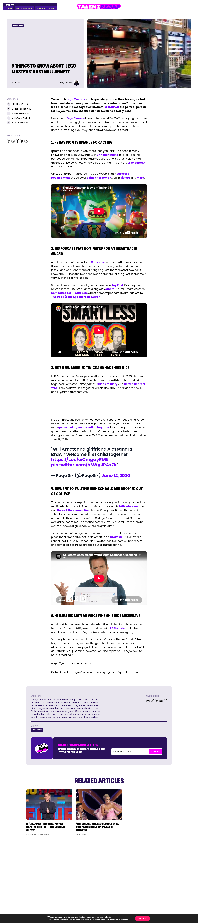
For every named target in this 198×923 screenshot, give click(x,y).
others (109, 289)
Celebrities (140, 869)
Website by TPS (183, 889)
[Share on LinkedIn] (21, 141)
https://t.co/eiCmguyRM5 (80, 459)
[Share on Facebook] (8, 141)
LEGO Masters (17, 26)
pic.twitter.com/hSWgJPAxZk (84, 465)
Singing (138, 859)
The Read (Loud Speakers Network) (75, 297)
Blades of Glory (106, 384)
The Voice (8, 8)
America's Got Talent (24, 8)
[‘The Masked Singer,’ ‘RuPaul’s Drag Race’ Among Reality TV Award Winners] (99, 804)
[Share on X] (13, 141)
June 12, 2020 (115, 475)
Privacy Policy (172, 864)
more (140, 177)
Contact (168, 859)
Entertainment (143, 864)
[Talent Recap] (99, 6)
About (167, 855)
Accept (142, 918)
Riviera (125, 177)
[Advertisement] (99, 405)
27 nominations (107, 155)
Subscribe (155, 751)
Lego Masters (76, 99)
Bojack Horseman (99, 177)
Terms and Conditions (170, 870)
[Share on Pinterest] (17, 141)
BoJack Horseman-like (73, 510)
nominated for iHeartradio (69, 293)
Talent (137, 855)
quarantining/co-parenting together (83, 427)
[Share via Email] (26, 141)
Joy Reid (117, 285)
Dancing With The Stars (46, 8)
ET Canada (117, 628)
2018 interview (128, 506)
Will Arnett (112, 107)
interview (116, 537)
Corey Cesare (38, 699)
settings (124, 919)
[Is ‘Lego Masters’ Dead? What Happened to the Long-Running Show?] (49, 804)
